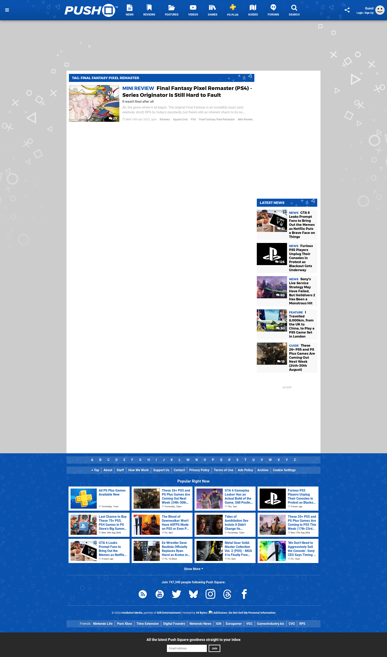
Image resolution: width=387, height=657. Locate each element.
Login (360, 12)
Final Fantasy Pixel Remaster (217, 119)
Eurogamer (234, 624)
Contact (179, 470)
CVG (292, 624)
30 (282, 328)
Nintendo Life (103, 624)
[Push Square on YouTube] (159, 595)
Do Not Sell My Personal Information (252, 613)
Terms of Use (223, 470)
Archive (262, 470)
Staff (120, 470)
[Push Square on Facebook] (244, 595)
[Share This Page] (347, 10)
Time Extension (147, 624)
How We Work (138, 470)
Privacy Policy (199, 470)
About (108, 470)
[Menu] (7, 10)
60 (282, 295)
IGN (218, 624)
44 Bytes (201, 613)
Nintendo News (200, 624)
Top (96, 470)
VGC (249, 624)
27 (114, 119)
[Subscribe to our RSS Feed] (142, 595)
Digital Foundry (174, 624)
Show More (192, 569)
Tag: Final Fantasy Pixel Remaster (105, 78)
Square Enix (180, 119)
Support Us (161, 470)
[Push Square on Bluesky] (193, 595)
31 (283, 229)
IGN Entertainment (169, 613)
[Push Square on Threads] (227, 595)
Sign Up (369, 12)
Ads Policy (245, 470)
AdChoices (220, 613)
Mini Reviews (246, 119)
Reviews (165, 119)
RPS (302, 624)
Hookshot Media (132, 613)
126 (282, 262)
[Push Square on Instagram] (210, 595)
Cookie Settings (284, 470)
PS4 (193, 119)
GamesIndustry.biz (270, 624)
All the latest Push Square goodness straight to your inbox (193, 639)
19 (283, 362)
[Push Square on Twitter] (176, 595)
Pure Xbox (124, 624)
